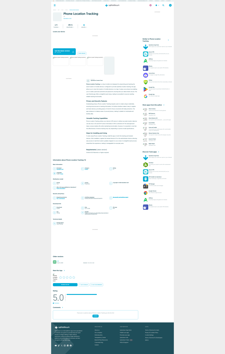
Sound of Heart (152, 139)
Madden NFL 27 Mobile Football (83, 0)
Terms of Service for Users (152, 330)
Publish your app (124, 332)
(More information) (61, 188)
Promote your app (125, 335)
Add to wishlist (84, 284)
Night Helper (152, 143)
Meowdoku (113, 0)
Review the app (65, 284)
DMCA (147, 340)
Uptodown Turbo (126, 340)
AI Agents (168, 0)
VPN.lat (150, 80)
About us (97, 330)
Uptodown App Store (154, 45)
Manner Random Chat (154, 133)
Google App (152, 94)
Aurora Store (152, 73)
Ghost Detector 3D (153, 118)
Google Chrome (152, 191)
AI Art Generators (122, 0)
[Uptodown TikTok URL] (59, 345)
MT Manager (152, 184)
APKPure (151, 59)
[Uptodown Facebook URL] (71, 345)
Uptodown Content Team (97, 80)
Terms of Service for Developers (153, 337)
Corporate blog (99, 342)
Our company (98, 332)
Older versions (81, 53)
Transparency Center (100, 337)
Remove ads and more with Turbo (94, 46)
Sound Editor (152, 123)
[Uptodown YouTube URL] (56, 345)
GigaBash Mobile (132, 0)
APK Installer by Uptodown (155, 177)
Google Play (152, 87)
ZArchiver (151, 162)
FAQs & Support (124, 342)
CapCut (162, 0)
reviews (55, 27)
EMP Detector (152, 113)
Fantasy (151, 0)
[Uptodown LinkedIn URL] (68, 345)
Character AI (106, 0)
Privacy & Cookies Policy (151, 332)
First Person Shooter (96, 0)
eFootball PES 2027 (70, 0)
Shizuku (150, 66)
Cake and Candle (153, 127)
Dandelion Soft (67, 18)
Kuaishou (157, 0)
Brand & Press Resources (101, 340)
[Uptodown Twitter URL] (62, 345)
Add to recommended (97, 284)
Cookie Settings (149, 335)
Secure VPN (151, 52)
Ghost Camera (152, 109)
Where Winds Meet (60, 0)
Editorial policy (98, 335)
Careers (97, 345)
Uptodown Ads (124, 337)
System (86, 169)
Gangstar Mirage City (142, 0)
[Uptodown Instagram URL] (65, 345)
